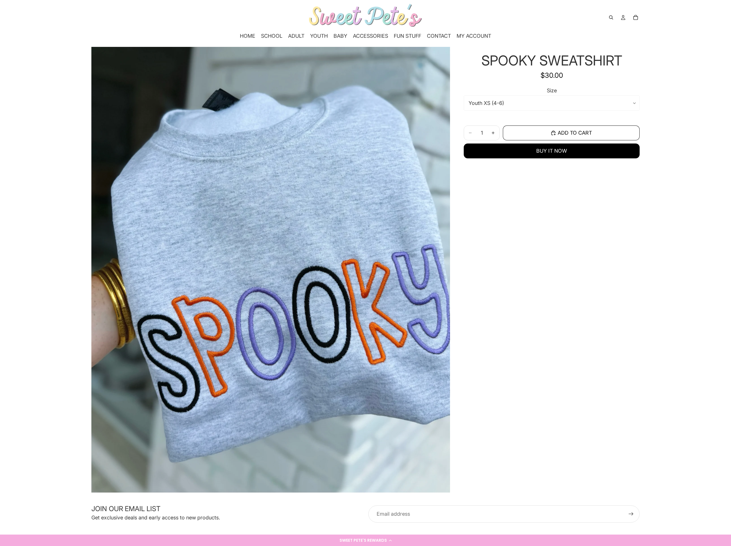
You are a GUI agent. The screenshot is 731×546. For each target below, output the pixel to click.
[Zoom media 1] (270, 270)
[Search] (611, 17)
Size (552, 90)
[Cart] (635, 17)
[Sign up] (631, 514)
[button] (365, 540)
